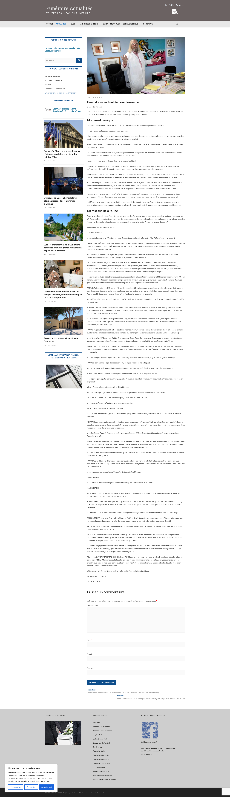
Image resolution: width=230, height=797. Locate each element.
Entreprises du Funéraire (102, 743)
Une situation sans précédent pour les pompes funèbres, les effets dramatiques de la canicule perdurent (63, 294)
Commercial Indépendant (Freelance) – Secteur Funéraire (62, 49)
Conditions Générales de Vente (152, 751)
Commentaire (93, 605)
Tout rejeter (31, 787)
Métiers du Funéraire (101, 771)
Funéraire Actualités (69, 8)
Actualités (61, 24)
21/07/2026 (52, 345)
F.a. (89, 107)
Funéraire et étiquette (101, 759)
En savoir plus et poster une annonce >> (61, 93)
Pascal (76, 793)
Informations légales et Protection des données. (158, 748)
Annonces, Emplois (89, 24)
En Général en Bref (100, 739)
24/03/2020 (98, 107)
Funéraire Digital (99, 751)
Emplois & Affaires (100, 735)
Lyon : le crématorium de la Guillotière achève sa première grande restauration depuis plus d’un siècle (63, 247)
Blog (73, 24)
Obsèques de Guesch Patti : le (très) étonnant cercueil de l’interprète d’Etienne (60, 200)
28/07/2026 (52, 208)
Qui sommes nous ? (111, 24)
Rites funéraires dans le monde (104, 779)
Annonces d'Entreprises (101, 727)
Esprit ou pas (97, 747)
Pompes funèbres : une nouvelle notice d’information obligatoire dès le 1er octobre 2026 (62, 154)
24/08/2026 (52, 161)
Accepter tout (46, 787)
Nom (89, 640)
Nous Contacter (147, 754)
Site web (90, 668)
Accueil (49, 24)
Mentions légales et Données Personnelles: (92, 793)
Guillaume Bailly (96, 97)
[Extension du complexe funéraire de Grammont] (63, 320)
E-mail (90, 654)
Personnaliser (16, 787)
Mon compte (147, 24)
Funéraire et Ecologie (101, 755)
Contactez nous (130, 24)
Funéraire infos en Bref (101, 763)
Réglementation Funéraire (102, 775)
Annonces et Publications (102, 731)
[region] (31, 778)
